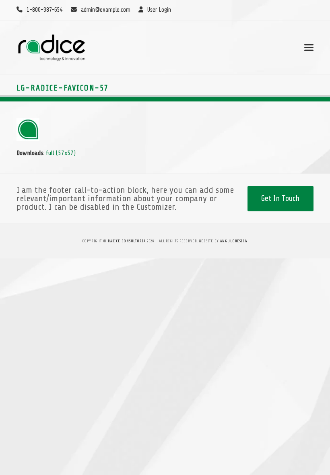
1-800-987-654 (45, 9)
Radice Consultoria (127, 241)
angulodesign (234, 241)
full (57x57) (61, 153)
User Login (159, 9)
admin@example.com (105, 9)
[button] (309, 47)
